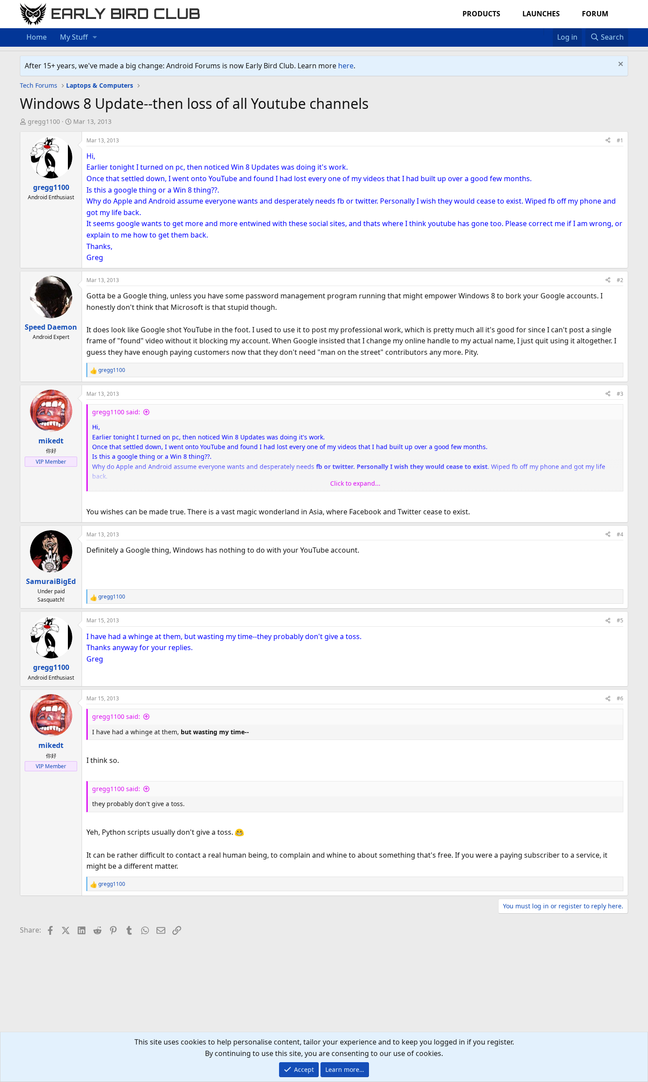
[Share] (608, 140)
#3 (620, 394)
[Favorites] (548, 31)
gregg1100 (44, 121)
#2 (620, 280)
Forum (595, 14)
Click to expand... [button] (355, 483)
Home (36, 37)
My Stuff (74, 37)
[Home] (539, 31)
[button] (95, 37)
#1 (620, 140)
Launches (541, 14)
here (346, 66)
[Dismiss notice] (619, 65)
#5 (620, 620)
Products (481, 14)
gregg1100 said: (116, 412)
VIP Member (51, 461)
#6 (620, 698)
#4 (620, 534)
